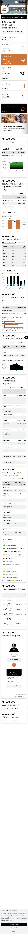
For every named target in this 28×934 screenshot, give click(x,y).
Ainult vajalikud (14, 931)
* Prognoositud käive (8, 242)
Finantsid (21, 17)
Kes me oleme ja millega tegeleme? (12, 126)
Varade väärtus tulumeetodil (19, 149)
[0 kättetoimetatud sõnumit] (6, 25)
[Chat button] (20, 2)
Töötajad (8, 17)
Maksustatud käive (20, 242)
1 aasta (4, 212)
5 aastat (9, 212)
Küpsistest (14, 927)
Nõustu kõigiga (14, 924)
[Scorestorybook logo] (2, 2)
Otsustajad (15, 17)
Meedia (3, 17)
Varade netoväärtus (6, 149)
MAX (15, 212)
